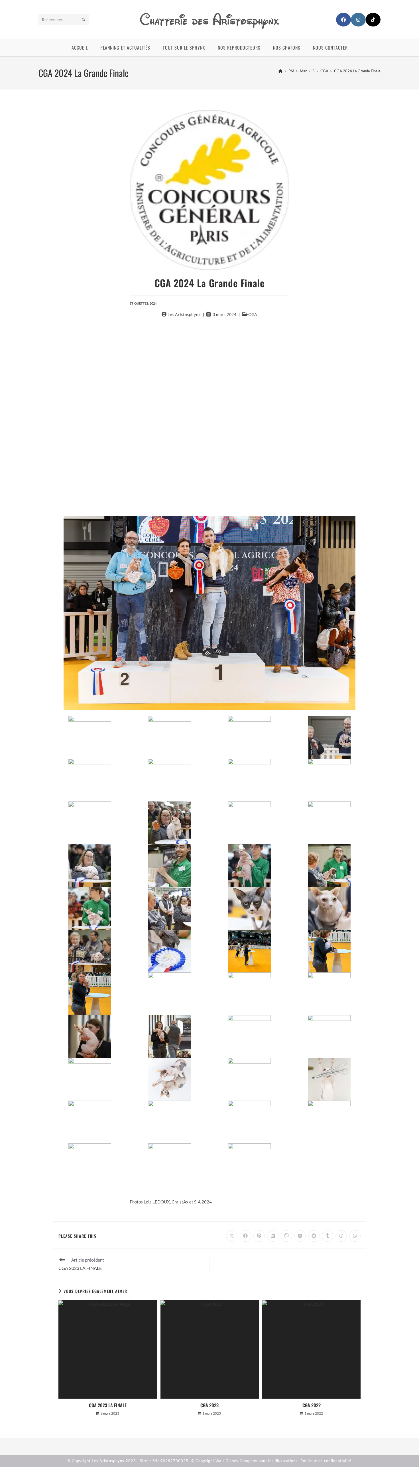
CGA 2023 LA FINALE (108, 1405)
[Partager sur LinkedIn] (272, 1236)
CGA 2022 (311, 1405)
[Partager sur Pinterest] (259, 1236)
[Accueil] (280, 71)
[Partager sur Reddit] (314, 1236)
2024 (153, 303)
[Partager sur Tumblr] (327, 1236)
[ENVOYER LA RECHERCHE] (83, 19)
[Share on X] (231, 1236)
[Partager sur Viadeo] (341, 1236)
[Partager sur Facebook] (245, 1236)
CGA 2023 (209, 1405)
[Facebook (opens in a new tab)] (343, 19)
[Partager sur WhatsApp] (355, 1236)
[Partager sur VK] (300, 1236)
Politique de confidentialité (325, 1460)
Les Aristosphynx (184, 314)
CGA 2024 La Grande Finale (357, 71)
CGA (252, 314)
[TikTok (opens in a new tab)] (373, 19)
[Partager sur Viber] (286, 1236)
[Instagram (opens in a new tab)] (358, 19)
